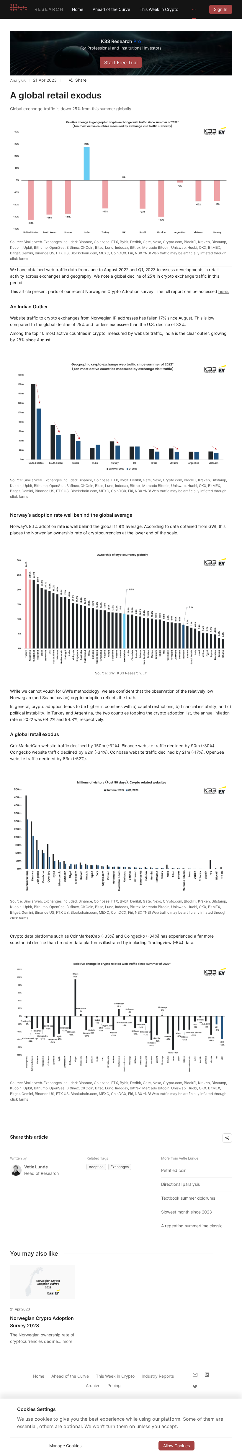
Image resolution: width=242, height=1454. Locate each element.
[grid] (220, 9)
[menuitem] (77, 9)
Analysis (18, 80)
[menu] (135, 9)
